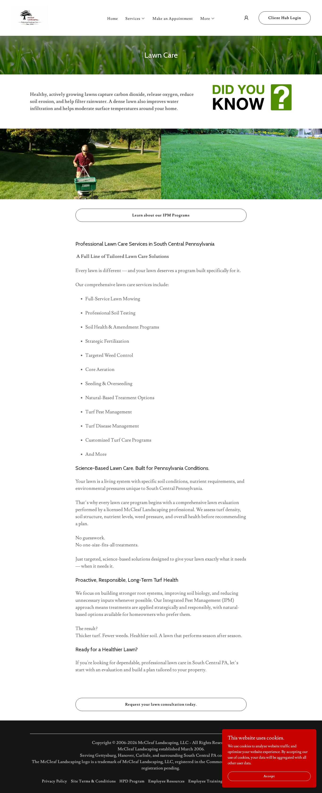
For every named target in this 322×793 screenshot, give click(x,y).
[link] (29, 17)
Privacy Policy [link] (54, 781)
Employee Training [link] (205, 781)
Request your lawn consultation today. (161, 704)
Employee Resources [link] (166, 781)
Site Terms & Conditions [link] (93, 781)
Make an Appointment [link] (173, 18)
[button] (135, 18)
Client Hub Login (284, 18)
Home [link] (112, 18)
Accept (269, 776)
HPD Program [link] (132, 781)
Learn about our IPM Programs (161, 215)
